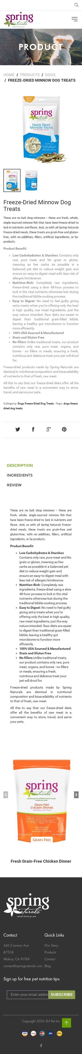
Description (20, 465)
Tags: (59, 403)
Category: (10, 403)
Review (14, 485)
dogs (67, 403)
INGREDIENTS (20, 475)
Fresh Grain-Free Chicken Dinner (41, 861)
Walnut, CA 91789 (16, 959)
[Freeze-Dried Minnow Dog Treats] (41, 128)
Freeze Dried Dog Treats (39, 403)
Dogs (50, 75)
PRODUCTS (30, 75)
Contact (49, 959)
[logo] (18, 19)
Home (9, 75)
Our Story (51, 945)
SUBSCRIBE (62, 995)
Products (50, 952)
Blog (47, 965)
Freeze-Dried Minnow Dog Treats (37, 205)
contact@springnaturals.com (23, 965)
